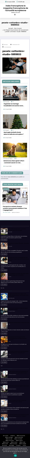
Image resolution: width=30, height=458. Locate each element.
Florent (7, 130)
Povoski (7, 101)
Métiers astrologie (9, 435)
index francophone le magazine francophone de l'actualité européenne (15, 8)
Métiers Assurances (21, 433)
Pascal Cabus (8, 158)
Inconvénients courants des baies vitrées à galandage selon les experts (19, 272)
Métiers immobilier (18, 436)
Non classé (4, 443)
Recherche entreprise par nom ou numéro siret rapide (15, 207)
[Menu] (14, 14)
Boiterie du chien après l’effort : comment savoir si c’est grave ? (14, 162)
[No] (28, 452)
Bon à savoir (5, 433)
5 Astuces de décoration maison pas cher (19, 320)
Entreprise (8, 189)
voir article (4, 302)
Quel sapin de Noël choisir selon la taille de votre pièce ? (14, 133)
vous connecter (11, 177)
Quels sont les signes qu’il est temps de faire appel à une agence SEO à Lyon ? (18, 369)
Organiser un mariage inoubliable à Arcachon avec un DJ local (13, 105)
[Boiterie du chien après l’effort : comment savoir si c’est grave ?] (15, 150)
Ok (15, 455)
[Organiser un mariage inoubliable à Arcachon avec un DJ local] (15, 93)
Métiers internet (19, 438)
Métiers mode (22, 439)
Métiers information (10, 438)
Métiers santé (5, 441)
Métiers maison (14, 439)
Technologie (11, 443)
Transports (18, 443)
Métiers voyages (22, 441)
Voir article (4, 237)
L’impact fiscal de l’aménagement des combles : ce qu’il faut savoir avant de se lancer (19, 257)
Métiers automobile (19, 435)
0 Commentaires (7, 47)
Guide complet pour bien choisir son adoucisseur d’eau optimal (17, 398)
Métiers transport (13, 441)
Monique (6, 44)
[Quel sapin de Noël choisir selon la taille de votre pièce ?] (15, 121)
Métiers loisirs (6, 439)
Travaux (24, 443)
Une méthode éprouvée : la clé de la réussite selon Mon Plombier (17, 227)
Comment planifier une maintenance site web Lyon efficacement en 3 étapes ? (19, 413)
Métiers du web (9, 436)
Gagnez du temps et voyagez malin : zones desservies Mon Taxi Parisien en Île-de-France (19, 293)
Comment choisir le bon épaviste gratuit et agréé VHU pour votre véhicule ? (18, 349)
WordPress (19, 445)
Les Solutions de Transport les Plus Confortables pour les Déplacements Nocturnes (17, 336)
